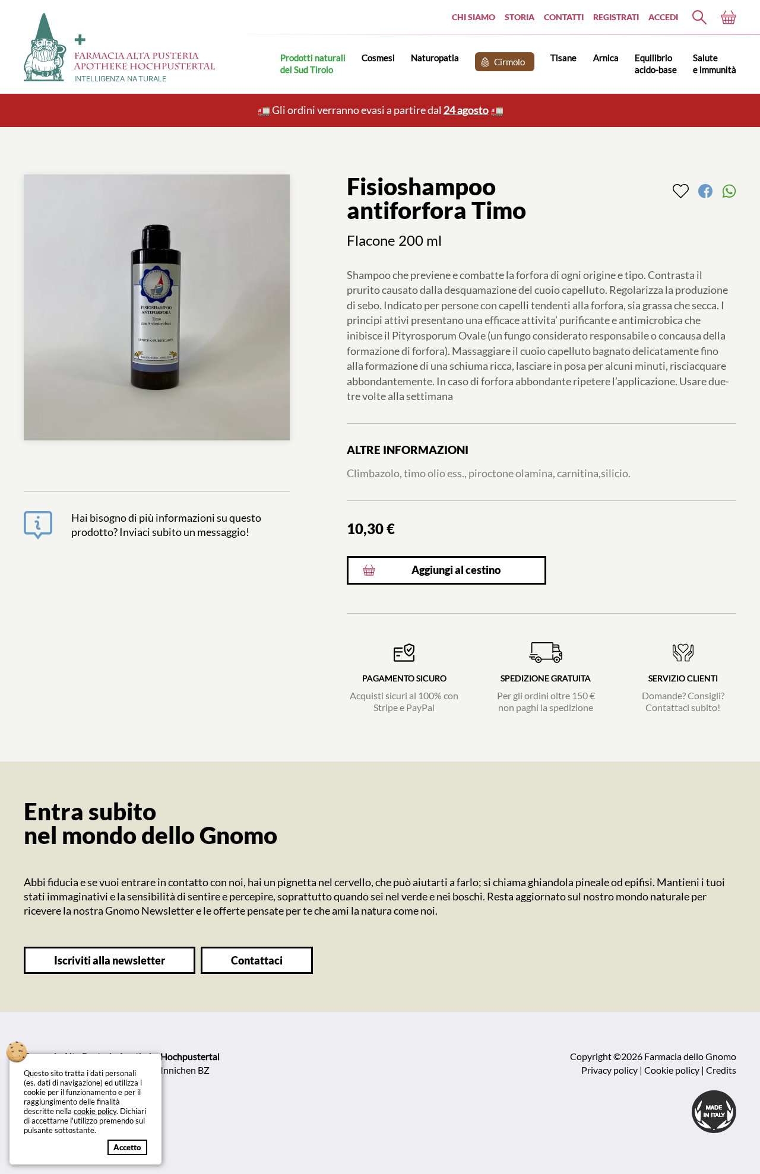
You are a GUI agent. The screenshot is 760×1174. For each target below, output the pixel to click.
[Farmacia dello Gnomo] (699, 17)
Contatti (564, 17)
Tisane (563, 57)
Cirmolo (509, 61)
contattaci (257, 960)
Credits (721, 1069)
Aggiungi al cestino (456, 570)
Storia (519, 17)
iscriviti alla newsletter (109, 960)
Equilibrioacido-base (656, 63)
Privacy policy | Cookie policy (640, 1069)
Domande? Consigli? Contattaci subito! (683, 693)
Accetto (127, 1147)
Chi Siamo (473, 17)
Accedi (663, 17)
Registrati (616, 17)
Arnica (606, 57)
